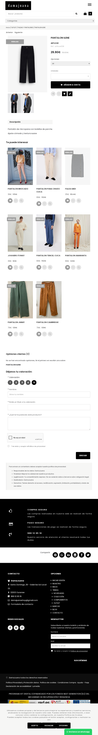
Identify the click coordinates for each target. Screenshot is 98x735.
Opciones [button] (63, 726)
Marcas (56, 606)
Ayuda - (83, 682)
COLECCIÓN (59, 596)
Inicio (55, 587)
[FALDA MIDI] (77, 166)
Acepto (34, 726)
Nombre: (13, 389)
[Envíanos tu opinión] (70, 93)
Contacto (57, 613)
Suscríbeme (80, 660)
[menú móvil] (89, 4)
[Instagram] (23, 628)
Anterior (9, 32)
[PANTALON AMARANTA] (77, 233)
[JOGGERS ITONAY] (20, 233)
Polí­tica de (48, 682)
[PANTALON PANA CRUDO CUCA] (49, 166)
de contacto (22, 604)
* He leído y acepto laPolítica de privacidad (28, 446)
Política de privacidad (79, 651)
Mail (52, 641)
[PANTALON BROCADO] (20, 166)
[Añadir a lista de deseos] (15, 200)
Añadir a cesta (72, 84)
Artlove (55, 43)
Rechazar (49, 726)
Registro (56, 583)
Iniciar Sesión (58, 580)
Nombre (54, 632)
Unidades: (54, 71)
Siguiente (18, 32)
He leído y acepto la (70, 651)
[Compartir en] (53, 93)
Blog (54, 609)
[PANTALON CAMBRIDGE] (49, 299)
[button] (88, 555)
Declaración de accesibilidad (18, 686)
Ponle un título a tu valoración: (22, 402)
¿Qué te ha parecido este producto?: (25, 415)
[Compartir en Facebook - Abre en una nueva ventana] (81, 555)
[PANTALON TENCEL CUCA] (49, 233)
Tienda (55, 590)
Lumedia (36, 686)
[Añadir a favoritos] (58, 93)
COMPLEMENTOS (61, 600)
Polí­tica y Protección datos (22, 682)
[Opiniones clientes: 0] (64, 93)
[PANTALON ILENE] (27, 64)
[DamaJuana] (18, 5)
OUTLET (57, 603)
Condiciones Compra (66, 682)
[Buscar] (76, 13)
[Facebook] (11, 628)
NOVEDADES (59, 593)
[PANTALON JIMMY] (20, 299)
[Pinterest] (17, 628)
